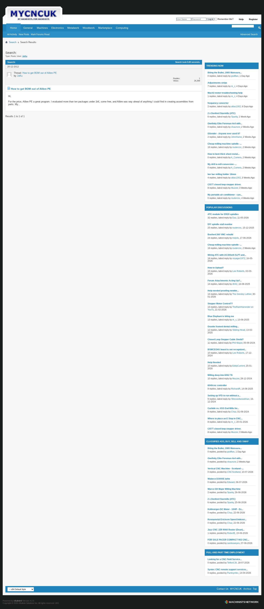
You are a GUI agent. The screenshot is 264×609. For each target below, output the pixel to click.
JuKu (19, 75)
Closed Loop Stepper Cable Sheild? (226, 339)
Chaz (233, 411)
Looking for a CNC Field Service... (225, 559)
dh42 (234, 284)
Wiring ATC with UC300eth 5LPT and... (227, 255)
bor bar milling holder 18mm (222, 174)
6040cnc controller (217, 385)
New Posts (24, 34)
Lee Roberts (238, 271)
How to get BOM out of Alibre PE (39, 73)
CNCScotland (234, 472)
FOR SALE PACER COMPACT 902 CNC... (228, 540)
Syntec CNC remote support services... (228, 569)
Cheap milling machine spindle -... (225, 144)
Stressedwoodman (240, 399)
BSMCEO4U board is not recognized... (227, 349)
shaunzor (235, 127)
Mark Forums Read (40, 34)
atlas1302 (236, 106)
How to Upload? (216, 267)
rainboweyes (233, 543)
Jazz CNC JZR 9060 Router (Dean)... (226, 529)
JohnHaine (236, 137)
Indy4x (235, 238)
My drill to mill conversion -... (222, 164)
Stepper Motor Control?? (220, 303)
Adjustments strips (217, 83)
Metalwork (73, 27)
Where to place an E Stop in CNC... (225, 418)
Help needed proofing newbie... (223, 290)
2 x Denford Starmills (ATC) (221, 113)
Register (253, 19)
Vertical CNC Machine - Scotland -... (226, 468)
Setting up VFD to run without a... (224, 395)
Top (255, 588)
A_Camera (236, 157)
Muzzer (234, 188)
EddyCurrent (238, 366)
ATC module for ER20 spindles (223, 214)
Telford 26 (232, 562)
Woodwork (89, 27)
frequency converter (218, 103)
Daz (234, 217)
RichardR (235, 389)
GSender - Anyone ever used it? (224, 133)
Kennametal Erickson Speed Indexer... (227, 519)
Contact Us (222, 588)
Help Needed (214, 362)
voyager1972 (238, 258)
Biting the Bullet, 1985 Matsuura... (225, 72)
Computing (122, 27)
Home (13, 27)
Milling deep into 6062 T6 (220, 375)
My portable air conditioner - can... (225, 194)
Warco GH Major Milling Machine (224, 489)
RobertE (231, 533)
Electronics (57, 27)
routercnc (237, 147)
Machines (42, 27)
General (28, 27)
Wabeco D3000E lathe (219, 479)
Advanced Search (249, 34)
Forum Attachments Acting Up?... (225, 280)
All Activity (12, 34)
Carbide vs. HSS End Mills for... (223, 408)
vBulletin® (18, 601)
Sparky (234, 116)
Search (12, 42)
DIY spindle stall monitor (220, 224)
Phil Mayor (237, 343)
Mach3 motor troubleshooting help (225, 93)
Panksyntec (232, 573)
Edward (231, 482)
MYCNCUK (236, 588)
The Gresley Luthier (241, 294)
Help (241, 19)
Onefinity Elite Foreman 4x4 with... (225, 123)
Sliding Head (238, 330)
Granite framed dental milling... (223, 326)
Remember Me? (225, 19)
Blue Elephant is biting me (221, 316)
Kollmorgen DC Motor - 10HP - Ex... (225, 509)
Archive (247, 588)
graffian (234, 76)
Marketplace (105, 27)
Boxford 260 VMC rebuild (220, 234)
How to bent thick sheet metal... (223, 154)
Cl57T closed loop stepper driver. (224, 184)
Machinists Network (242, 602)
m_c (233, 86)
